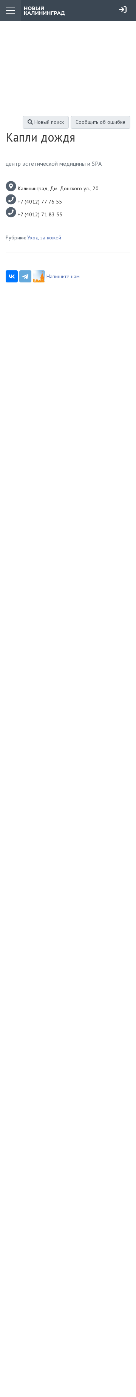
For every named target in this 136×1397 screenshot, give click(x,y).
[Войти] (122, 9)
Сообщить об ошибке (100, 122)
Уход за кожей (44, 237)
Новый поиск (48, 122)
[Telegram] (25, 276)
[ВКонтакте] (12, 276)
